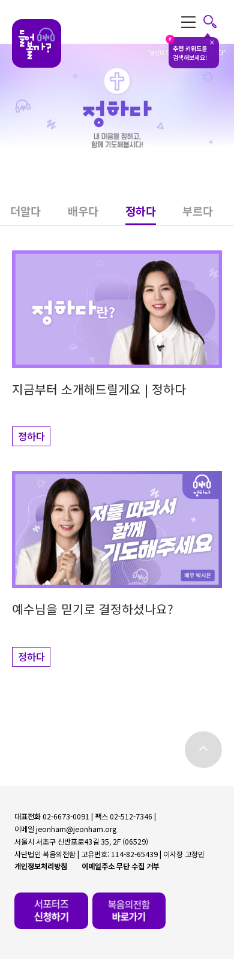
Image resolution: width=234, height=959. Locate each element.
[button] (39, 214)
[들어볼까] (36, 44)
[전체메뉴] (199, 22)
